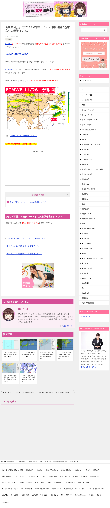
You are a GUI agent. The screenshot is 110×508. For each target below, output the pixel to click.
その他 (84, 139)
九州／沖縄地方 (87, 174)
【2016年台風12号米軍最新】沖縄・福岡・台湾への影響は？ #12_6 (65, 355)
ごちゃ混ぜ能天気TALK (90, 130)
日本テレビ (85, 238)
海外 (83, 288)
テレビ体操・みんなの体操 (91, 144)
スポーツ (85, 134)
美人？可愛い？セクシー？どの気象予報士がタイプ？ (28, 202)
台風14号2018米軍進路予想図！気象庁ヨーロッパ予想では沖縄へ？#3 (10, 378)
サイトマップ (86, 80)
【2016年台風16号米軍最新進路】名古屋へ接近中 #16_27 (28, 354)
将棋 (83, 224)
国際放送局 (85, 209)
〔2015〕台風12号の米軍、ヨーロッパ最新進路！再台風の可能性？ (28, 378)
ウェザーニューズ (88, 110)
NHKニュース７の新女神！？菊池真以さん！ (24, 254)
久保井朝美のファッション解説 (92, 169)
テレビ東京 (85, 149)
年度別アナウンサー (88, 229)
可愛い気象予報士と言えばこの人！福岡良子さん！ (26, 238)
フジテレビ (85, 154)
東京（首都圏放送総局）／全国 (92, 258)
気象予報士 (85, 283)
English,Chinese (80, 495)
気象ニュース (86, 278)
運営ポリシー (85, 316)
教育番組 (85, 233)
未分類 (84, 253)
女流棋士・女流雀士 (88, 219)
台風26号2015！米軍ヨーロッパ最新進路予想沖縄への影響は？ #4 (57, 392)
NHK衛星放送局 (87, 100)
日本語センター (87, 248)
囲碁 (83, 204)
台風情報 (8, 39)
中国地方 (85, 164)
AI (82, 90)
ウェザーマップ (87, 115)
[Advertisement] (37, 168)
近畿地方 (85, 298)
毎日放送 (85, 273)
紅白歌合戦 (85, 293)
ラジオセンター (87, 159)
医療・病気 (85, 184)
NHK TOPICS (87, 95)
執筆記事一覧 (67, 326)
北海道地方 (85, 179)
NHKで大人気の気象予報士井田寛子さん (22, 246)
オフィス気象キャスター (90, 120)
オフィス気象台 (87, 125)
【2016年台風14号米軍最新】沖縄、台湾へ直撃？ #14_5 (10, 354)
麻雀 (49, 482)
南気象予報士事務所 (88, 189)
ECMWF (8, 44)
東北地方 (85, 263)
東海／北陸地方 (87, 268)
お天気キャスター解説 (39, 495)
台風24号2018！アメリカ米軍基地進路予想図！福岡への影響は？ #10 (47, 355)
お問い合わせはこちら (88, 367)
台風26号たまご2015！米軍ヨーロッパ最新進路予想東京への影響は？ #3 (20, 392)
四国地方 (85, 199)
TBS (83, 105)
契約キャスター (87, 214)
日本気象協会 (86, 243)
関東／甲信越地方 (88, 303)
